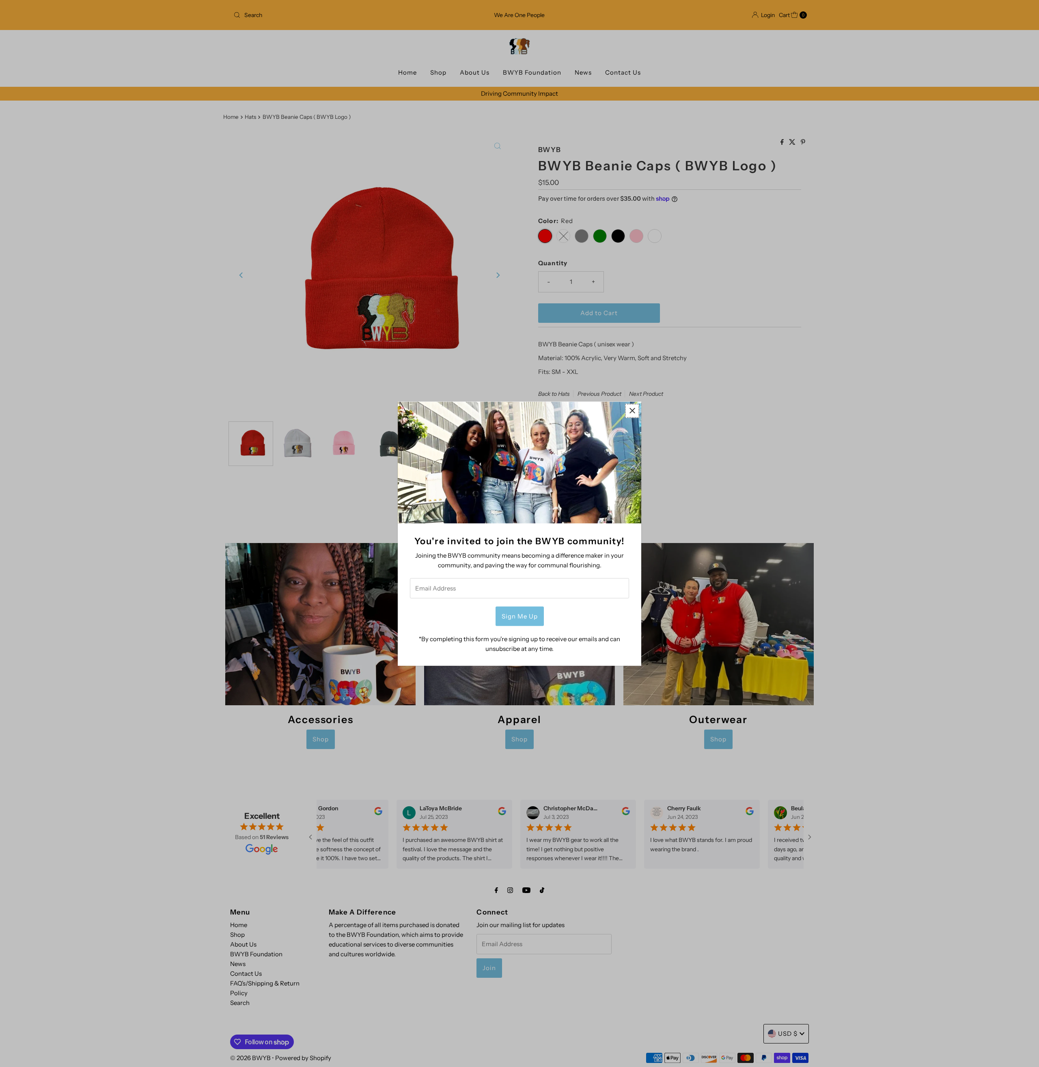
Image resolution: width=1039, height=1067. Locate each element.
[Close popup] (632, 411)
